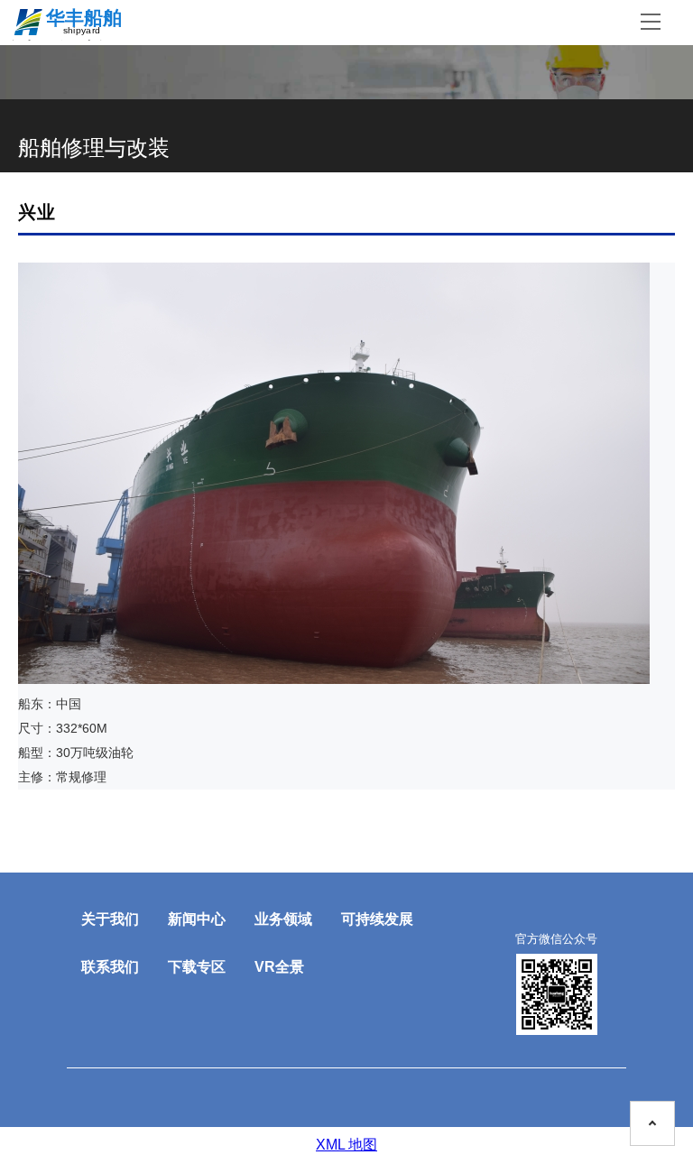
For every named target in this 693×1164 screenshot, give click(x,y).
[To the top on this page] (652, 1123)
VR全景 (279, 967)
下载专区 (197, 967)
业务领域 (283, 919)
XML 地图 (346, 1144)
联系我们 (110, 967)
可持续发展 (377, 919)
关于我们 (110, 919)
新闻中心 (197, 919)
